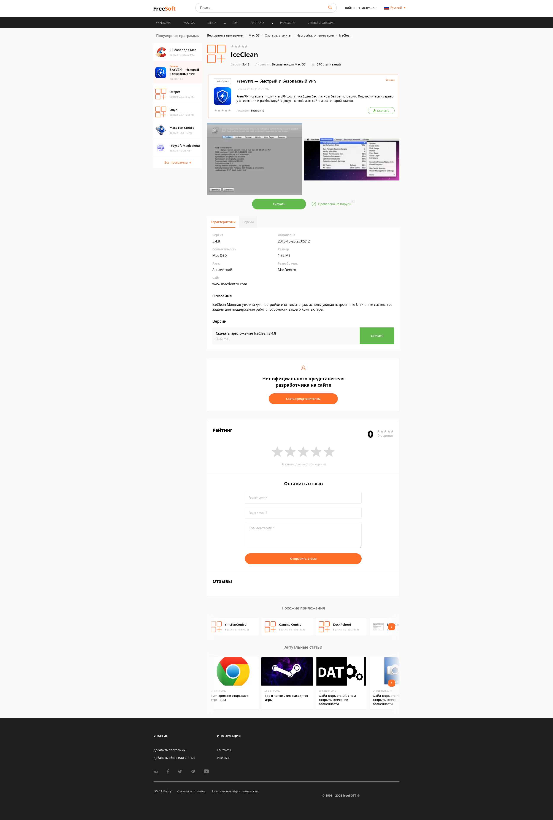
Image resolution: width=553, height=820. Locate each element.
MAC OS (189, 23)
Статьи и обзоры (321, 23)
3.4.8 (240, 64)
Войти (350, 8)
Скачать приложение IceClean (246, 333)
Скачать (279, 204)
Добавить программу (169, 750)
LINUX (212, 23)
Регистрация (367, 8)
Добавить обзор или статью (174, 758)
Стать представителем (303, 399)
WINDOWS (163, 23)
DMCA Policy (163, 791)
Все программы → (177, 162)
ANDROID (257, 23)
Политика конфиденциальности (234, 791)
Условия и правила (191, 791)
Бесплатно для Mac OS (289, 64)
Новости (287, 23)
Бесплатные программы (225, 35)
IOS (235, 23)
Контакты (224, 750)
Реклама (223, 758)
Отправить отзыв (303, 559)
